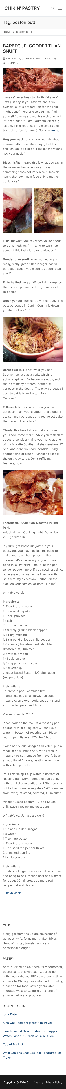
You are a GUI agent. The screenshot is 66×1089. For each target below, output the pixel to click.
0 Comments (13, 63)
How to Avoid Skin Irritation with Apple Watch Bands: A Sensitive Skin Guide (30, 1033)
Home (7, 32)
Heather (10, 58)
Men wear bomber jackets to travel (27, 1023)
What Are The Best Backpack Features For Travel (32, 1055)
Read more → (15, 893)
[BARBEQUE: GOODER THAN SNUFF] (33, 80)
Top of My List (13, 1044)
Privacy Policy (53, 1082)
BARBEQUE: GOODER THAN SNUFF (32, 48)
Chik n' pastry (22, 8)
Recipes (51, 58)
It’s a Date (10, 1014)
